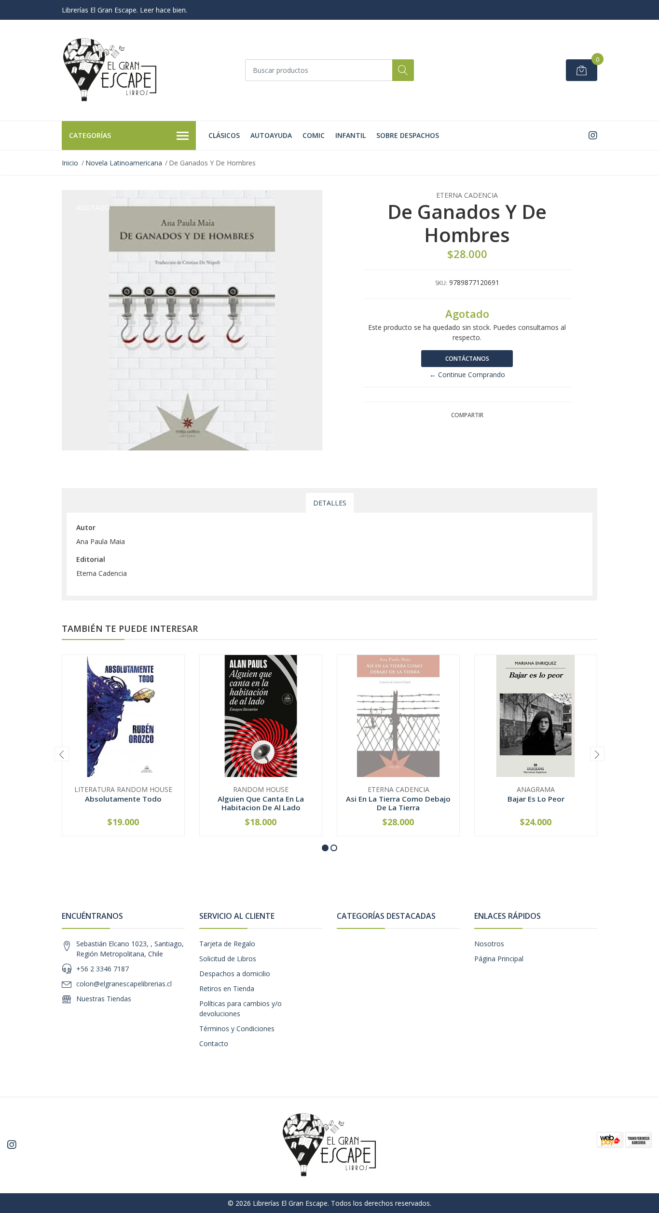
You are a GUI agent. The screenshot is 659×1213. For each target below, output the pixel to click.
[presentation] (62, 754)
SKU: (441, 283)
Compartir (467, 415)
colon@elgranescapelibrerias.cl (124, 983)
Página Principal (498, 958)
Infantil (350, 135)
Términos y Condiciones (237, 1028)
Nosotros (489, 943)
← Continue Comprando (467, 374)
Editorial (90, 559)
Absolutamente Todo (123, 799)
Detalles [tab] (329, 502)
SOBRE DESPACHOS (407, 135)
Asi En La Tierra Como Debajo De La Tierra (398, 803)
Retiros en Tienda (226, 988)
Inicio (70, 162)
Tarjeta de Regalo (227, 943)
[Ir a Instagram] (593, 135)
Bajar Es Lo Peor (536, 799)
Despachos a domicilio (234, 973)
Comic (313, 135)
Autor (86, 527)
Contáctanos (467, 358)
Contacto (213, 1043)
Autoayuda (271, 135)
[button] (325, 848)
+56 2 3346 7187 (102, 968)
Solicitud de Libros (227, 958)
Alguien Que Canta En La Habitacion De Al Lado (261, 803)
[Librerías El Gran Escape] (110, 70)
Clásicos (224, 135)
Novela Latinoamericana (123, 162)
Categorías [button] (90, 135)
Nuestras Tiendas (103, 998)
